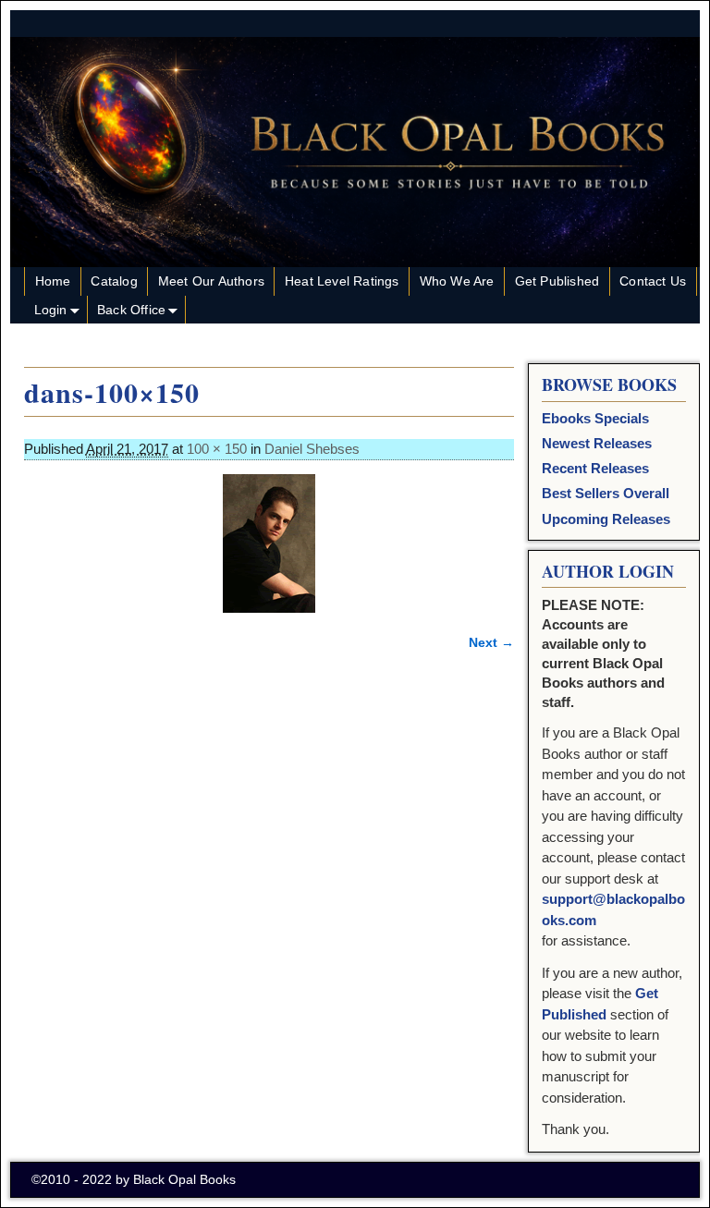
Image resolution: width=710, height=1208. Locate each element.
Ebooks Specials (595, 418)
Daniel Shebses (312, 449)
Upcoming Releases (606, 519)
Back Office (131, 309)
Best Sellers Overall (605, 493)
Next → (491, 643)
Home (53, 281)
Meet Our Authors (211, 281)
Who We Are (457, 281)
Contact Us (652, 281)
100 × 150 (217, 449)
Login (50, 309)
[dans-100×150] (269, 543)
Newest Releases (597, 443)
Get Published (557, 281)
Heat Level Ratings (342, 281)
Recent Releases (595, 468)
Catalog (114, 281)
